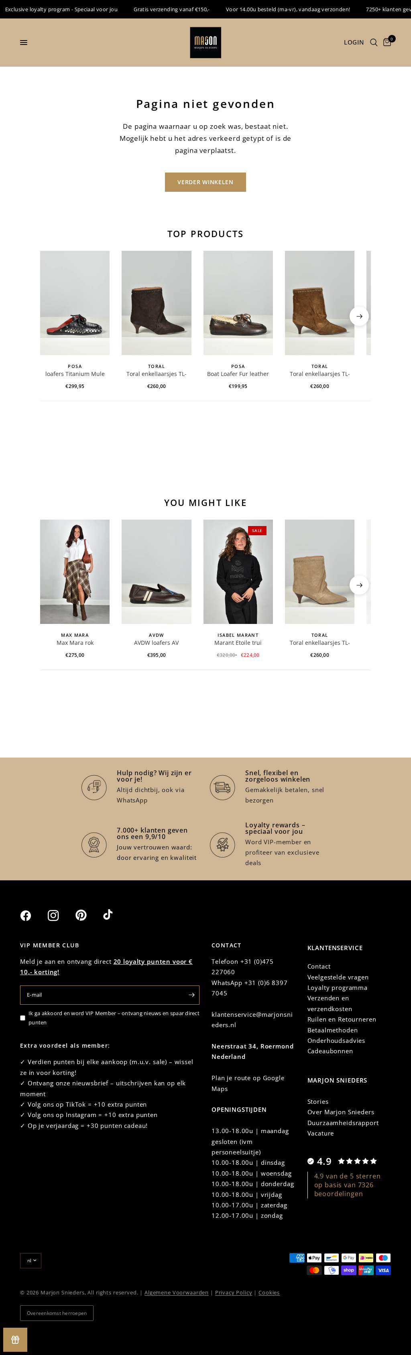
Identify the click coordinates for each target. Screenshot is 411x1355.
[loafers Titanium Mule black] (75, 303)
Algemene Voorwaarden (176, 1292)
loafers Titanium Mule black (75, 374)
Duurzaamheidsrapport (343, 1123)
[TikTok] (116, 915)
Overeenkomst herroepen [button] (57, 1313)
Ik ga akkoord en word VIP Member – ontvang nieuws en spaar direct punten (113, 1018)
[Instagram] (60, 915)
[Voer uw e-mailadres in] (191, 995)
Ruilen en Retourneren (341, 1019)
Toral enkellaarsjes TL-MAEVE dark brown (156, 374)
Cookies (269, 1292)
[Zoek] (373, 42)
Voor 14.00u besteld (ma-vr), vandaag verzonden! (277, 9)
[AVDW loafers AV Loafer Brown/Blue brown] (156, 572)
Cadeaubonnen (330, 1051)
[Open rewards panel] (15, 1340)
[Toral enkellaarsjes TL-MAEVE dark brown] (156, 303)
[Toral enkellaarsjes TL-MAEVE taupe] (319, 303)
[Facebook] (33, 915)
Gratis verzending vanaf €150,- (161, 9)
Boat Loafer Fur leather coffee (238, 374)
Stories (318, 1101)
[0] (385, 42)
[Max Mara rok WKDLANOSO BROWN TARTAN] (75, 572)
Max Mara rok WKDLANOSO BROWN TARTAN (75, 643)
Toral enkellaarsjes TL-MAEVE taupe (320, 374)
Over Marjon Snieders (340, 1112)
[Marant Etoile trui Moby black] (238, 572)
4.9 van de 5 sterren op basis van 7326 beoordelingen (347, 1185)
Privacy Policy (233, 1292)
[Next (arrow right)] (359, 316)
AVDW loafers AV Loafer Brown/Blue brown (156, 643)
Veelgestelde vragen (338, 977)
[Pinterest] (88, 915)
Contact (319, 966)
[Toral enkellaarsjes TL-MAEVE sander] (319, 572)
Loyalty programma (337, 987)
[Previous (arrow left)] (51, 316)
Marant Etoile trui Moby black (238, 643)
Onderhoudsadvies (336, 1040)
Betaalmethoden (332, 1030)
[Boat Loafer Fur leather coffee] (238, 303)
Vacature (320, 1133)
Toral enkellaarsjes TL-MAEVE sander (320, 643)
